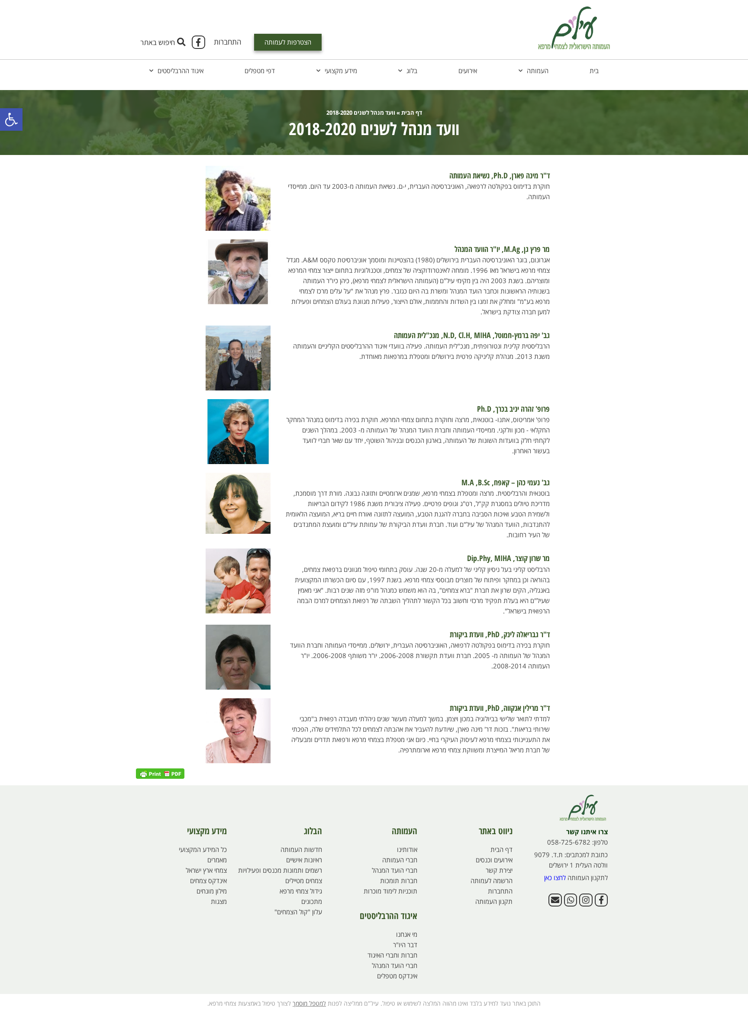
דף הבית (411, 112)
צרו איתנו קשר (587, 831)
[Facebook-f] (198, 41)
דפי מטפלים (260, 70)
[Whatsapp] (570, 900)
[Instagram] (585, 900)
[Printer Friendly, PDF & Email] (160, 773)
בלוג (411, 70)
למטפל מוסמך (309, 1003)
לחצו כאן (555, 877)
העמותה (537, 70)
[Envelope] (554, 900)
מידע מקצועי (341, 70)
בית (594, 70)
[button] (11, 119)
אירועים (467, 70)
